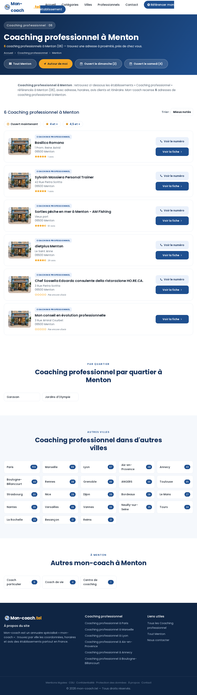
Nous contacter (158, 640)
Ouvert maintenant (24, 124)
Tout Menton (22, 64)
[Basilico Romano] (19, 146)
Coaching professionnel (33, 53)
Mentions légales (56, 682)
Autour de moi (58, 64)
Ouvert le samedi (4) (148, 64)
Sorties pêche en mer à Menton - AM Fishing (73, 211)
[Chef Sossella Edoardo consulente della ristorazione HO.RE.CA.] (19, 284)
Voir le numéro (174, 141)
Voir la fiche (171, 152)
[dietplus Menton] (19, 250)
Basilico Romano (49, 142)
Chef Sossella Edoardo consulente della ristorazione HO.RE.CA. (89, 280)
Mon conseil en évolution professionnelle (70, 315)
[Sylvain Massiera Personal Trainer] (19, 181)
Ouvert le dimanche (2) (100, 64)
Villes (88, 5)
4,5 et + (75, 124)
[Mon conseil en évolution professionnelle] (19, 319)
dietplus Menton (49, 246)
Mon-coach (25, 7)
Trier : (166, 112)
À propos (134, 682)
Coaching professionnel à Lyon (106, 636)
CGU (71, 682)
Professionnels (109, 5)
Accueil (50, 5)
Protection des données (111, 682)
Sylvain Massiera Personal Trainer (64, 177)
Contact (131, 5)
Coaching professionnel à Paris (106, 623)
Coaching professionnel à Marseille (109, 629)
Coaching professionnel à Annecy (108, 652)
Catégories (70, 5)
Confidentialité (85, 682)
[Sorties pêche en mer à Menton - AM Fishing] (19, 215)
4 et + (54, 124)
